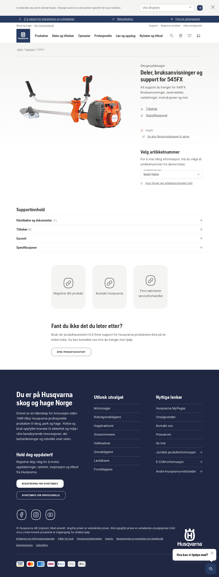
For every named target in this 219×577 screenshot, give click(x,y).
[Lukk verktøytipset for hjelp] (212, 553)
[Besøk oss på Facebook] (21, 515)
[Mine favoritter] (189, 36)
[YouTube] (50, 515)
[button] (41, 36)
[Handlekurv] (198, 36)
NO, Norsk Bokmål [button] (44, 25)
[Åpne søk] (172, 36)
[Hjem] (23, 36)
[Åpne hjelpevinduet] (210, 568)
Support (153, 25)
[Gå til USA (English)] (200, 8)
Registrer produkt (171, 25)
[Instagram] (36, 515)
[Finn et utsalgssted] (181, 36)
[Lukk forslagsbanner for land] (213, 7)
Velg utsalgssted (192, 25)
